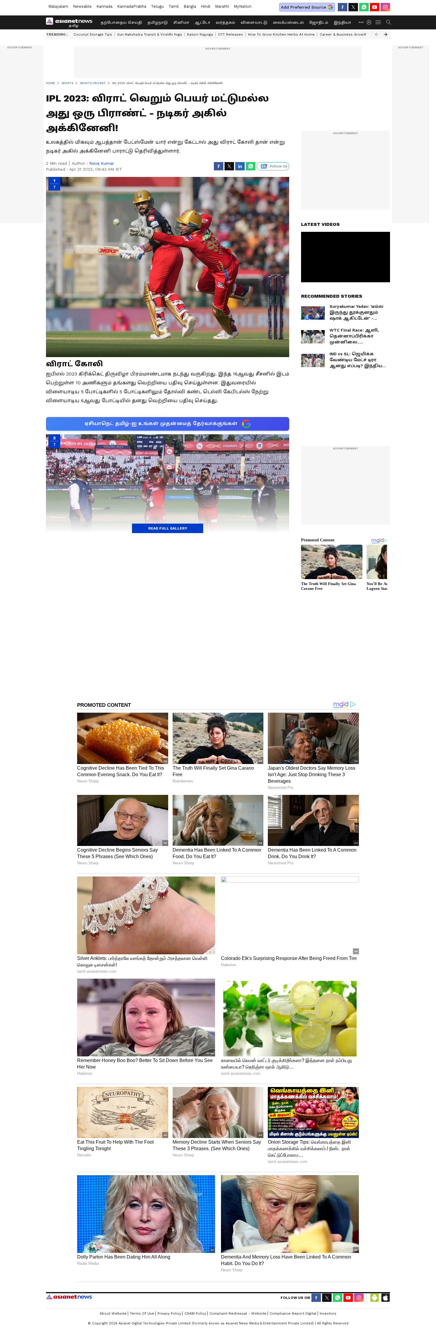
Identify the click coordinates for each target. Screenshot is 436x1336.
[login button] (370, 22)
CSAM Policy (195, 1313)
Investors (328, 1313)
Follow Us (278, 166)
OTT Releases (230, 34)
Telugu (157, 6)
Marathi (222, 6)
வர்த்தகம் (225, 22)
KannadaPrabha (131, 6)
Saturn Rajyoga (200, 34)
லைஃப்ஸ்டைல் (288, 22)
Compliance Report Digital (293, 1313)
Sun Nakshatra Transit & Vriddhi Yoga (149, 34)
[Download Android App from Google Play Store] (374, 1298)
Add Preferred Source (303, 7)
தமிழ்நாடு (157, 22)
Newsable (82, 6)
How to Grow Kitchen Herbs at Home (281, 34)
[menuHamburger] (378, 22)
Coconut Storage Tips (93, 34)
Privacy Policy (169, 1313)
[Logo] (71, 22)
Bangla (190, 6)
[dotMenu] (361, 22)
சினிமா (181, 22)
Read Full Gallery (167, 528)
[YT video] (374, 7)
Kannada (104, 6)
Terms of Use (142, 1313)
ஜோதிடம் (318, 22)
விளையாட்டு (254, 22)
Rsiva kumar (101, 163)
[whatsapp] (364, 7)
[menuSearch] (388, 22)
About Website (113, 1313)
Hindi (205, 6)
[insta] (385, 7)
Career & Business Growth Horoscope (354, 34)
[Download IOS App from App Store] (385, 1298)
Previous (376, 34)
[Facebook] (342, 7)
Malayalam (58, 6)
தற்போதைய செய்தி (121, 22)
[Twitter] (353, 7)
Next (385, 34)
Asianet (69, 1296)
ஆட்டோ (202, 22)
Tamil (173, 6)
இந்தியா (342, 22)
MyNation (243, 6)
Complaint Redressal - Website (237, 1313)
